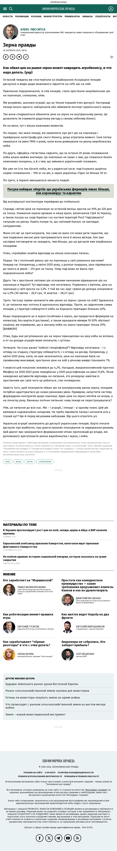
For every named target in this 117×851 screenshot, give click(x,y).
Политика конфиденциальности (76, 772)
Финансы (87, 16)
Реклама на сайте (33, 772)
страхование (44, 462)
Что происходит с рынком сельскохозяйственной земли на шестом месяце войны (55, 706)
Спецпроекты (102, 16)
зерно (30, 462)
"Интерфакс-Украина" (96, 790)
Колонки (36, 16)
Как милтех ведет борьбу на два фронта (85, 616)
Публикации (22, 16)
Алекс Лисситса (32, 29)
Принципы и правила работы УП (81, 776)
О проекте (50, 772)
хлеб (7, 462)
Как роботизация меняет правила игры (28, 616)
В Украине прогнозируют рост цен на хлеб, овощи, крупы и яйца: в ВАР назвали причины (55, 532)
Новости (8, 16)
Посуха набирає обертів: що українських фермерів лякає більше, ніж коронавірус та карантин (58, 191)
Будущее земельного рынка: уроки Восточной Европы (41, 684)
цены (18, 462)
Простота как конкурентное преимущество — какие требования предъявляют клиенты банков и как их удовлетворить (87, 585)
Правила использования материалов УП (40, 776)
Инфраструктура (53, 16)
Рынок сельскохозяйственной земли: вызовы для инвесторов (47, 690)
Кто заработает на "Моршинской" (28, 580)
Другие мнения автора (20, 678)
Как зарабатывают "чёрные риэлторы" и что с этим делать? (26, 643)
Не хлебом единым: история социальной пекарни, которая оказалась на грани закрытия (54, 558)
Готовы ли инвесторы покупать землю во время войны (42, 697)
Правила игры (72, 16)
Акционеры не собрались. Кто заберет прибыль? (83, 643)
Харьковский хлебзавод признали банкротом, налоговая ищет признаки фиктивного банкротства (51, 545)
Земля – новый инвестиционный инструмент (35, 714)
